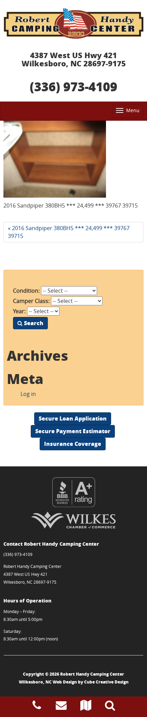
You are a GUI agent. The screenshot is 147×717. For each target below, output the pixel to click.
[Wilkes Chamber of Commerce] (73, 520)
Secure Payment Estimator (72, 431)
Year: (19, 311)
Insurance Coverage (72, 444)
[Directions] (85, 707)
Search (33, 323)
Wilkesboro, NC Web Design (48, 682)
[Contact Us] (61, 707)
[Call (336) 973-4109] (36, 707)
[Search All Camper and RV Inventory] (110, 707)
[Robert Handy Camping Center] (73, 23)
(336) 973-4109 (73, 86)
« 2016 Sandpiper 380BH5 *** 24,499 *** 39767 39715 (69, 232)
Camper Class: (31, 301)
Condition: (26, 290)
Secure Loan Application (73, 418)
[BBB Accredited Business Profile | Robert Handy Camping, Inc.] (73, 492)
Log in (28, 394)
